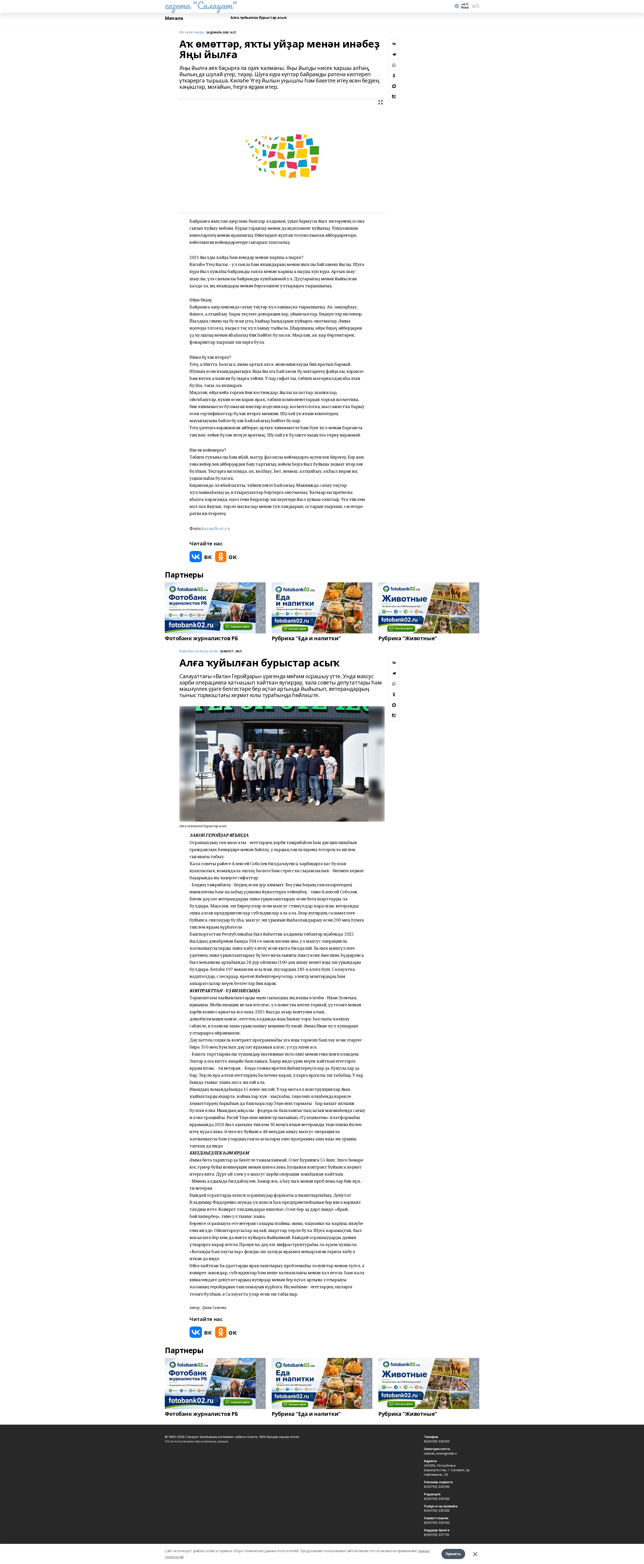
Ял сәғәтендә (191, 32)
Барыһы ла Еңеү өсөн (198, 651)
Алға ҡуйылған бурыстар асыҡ (258, 18)
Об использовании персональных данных (196, 1441)
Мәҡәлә (174, 18)
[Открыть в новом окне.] (200, 556)
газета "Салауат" (201, 5)
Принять (453, 1553)
